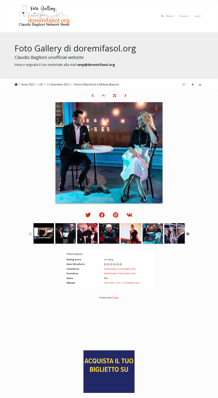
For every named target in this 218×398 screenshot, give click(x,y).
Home (16, 84)
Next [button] (188, 234)
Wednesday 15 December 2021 (120, 268)
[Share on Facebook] (103, 215)
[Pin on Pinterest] (116, 215)
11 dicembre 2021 (58, 84)
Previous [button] (30, 234)
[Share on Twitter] (89, 215)
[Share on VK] (129, 215)
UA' (41, 84)
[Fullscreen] (114, 95)
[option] (44, 233)
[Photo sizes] (184, 84)
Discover (183, 16)
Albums (169, 16)
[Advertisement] (109, 323)
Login (197, 16)
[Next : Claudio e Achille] (125, 95)
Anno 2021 (28, 84)
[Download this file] (200, 84)
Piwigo (115, 297)
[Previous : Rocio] (92, 95)
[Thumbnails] (103, 95)
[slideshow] (192, 84)
